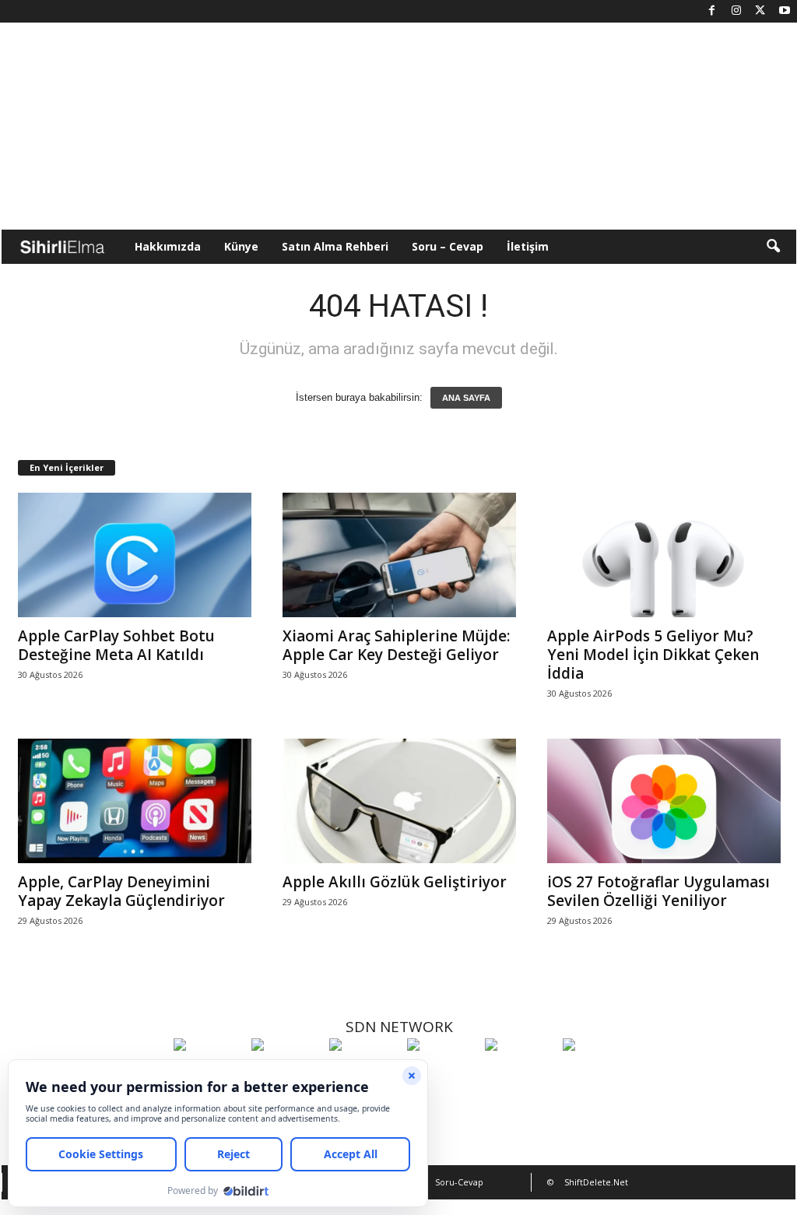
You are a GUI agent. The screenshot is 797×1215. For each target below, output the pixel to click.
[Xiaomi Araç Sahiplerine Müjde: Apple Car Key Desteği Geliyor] (399, 555)
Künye (241, 246)
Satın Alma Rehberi (335, 246)
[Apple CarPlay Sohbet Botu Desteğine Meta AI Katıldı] (134, 555)
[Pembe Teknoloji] (520, 1073)
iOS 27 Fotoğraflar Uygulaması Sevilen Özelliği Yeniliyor (658, 891)
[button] (773, 247)
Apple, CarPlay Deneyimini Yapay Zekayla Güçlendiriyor (121, 891)
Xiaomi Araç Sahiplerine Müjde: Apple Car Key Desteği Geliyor (396, 645)
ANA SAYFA (466, 397)
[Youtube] (784, 11)
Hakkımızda (168, 246)
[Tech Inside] (442, 1073)
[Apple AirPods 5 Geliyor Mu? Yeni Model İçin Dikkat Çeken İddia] (664, 555)
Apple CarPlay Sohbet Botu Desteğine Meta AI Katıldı (116, 645)
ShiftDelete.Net (596, 1182)
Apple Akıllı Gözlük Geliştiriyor (395, 882)
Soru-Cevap (459, 1182)
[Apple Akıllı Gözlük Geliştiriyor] (399, 801)
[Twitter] (760, 11)
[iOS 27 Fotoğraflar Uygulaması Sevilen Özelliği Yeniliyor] (664, 801)
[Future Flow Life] (598, 1073)
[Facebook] (712, 11)
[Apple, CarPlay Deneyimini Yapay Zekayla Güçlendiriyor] (134, 801)
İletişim (528, 246)
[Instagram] (736, 11)
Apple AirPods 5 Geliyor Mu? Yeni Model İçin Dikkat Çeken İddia (653, 654)
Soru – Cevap (447, 246)
